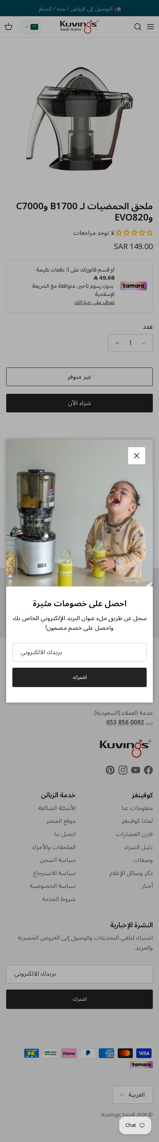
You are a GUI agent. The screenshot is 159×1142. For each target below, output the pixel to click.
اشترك (80, 677)
